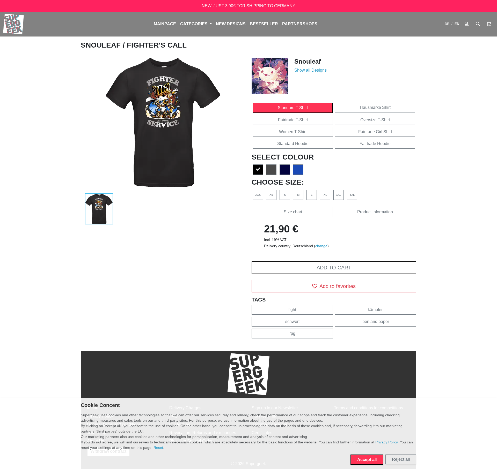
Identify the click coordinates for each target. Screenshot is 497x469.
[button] (488, 24)
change (321, 246)
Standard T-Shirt (293, 107)
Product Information (375, 212)
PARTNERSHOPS (299, 24)
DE (447, 24)
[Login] (467, 24)
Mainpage (165, 24)
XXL (338, 194)
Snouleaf (102, 45)
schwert (292, 321)
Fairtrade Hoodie (375, 143)
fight (292, 309)
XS (271, 194)
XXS (258, 194)
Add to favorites (337, 286)
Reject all (401, 459)
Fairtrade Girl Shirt (375, 132)
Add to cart (334, 267)
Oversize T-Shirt (375, 120)
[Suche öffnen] (478, 24)
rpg (292, 333)
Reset (158, 447)
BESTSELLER (264, 24)
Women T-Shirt (292, 132)
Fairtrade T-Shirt (293, 120)
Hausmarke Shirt (375, 107)
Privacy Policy (386, 442)
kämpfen (376, 309)
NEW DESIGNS (231, 24)
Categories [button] (194, 24)
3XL (352, 194)
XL (325, 194)
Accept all (367, 459)
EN (457, 24)
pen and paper (375, 321)
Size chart (293, 212)
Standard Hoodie (293, 143)
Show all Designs (310, 70)
